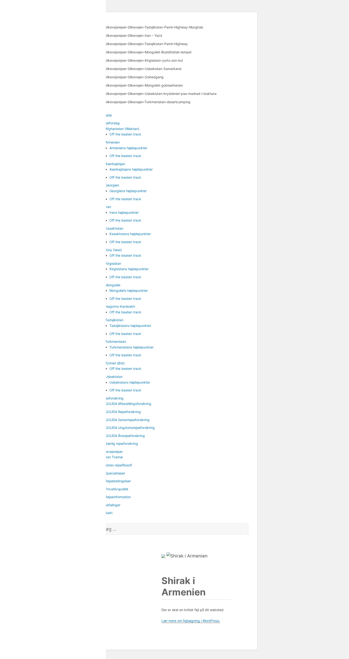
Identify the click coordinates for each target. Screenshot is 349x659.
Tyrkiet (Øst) (115, 363)
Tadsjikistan (114, 320)
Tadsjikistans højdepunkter (130, 326)
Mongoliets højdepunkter (128, 290)
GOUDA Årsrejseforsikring (125, 436)
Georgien (112, 185)
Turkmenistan (115, 341)
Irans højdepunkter (124, 212)
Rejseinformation (118, 497)
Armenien (112, 142)
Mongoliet (112, 285)
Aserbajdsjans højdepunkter (131, 169)
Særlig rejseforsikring (121, 443)
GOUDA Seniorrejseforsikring (127, 420)
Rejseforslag (110, 123)
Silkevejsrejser (112, 452)
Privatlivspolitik (116, 489)
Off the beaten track (125, 134)
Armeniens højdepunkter (128, 148)
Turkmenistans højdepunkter (131, 347)
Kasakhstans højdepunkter (130, 234)
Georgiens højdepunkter (128, 191)
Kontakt (107, 513)
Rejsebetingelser (118, 481)
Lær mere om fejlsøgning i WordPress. (190, 621)
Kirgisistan (113, 263)
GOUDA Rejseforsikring (123, 412)
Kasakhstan (114, 228)
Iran (108, 207)
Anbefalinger (110, 505)
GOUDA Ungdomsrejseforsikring (130, 428)
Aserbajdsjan (115, 164)
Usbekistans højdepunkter (129, 382)
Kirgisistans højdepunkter (129, 269)
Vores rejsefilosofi (118, 465)
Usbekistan (114, 377)
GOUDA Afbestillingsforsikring (128, 404)
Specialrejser (115, 473)
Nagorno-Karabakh (120, 306)
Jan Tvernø (114, 457)
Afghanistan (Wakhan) (122, 129)
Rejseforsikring (112, 398)
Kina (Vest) (113, 250)
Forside (106, 115)
